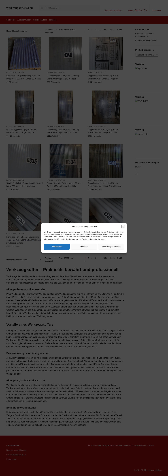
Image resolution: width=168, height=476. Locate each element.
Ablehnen (84, 246)
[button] (123, 226)
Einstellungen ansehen (111, 246)
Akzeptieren (57, 246)
